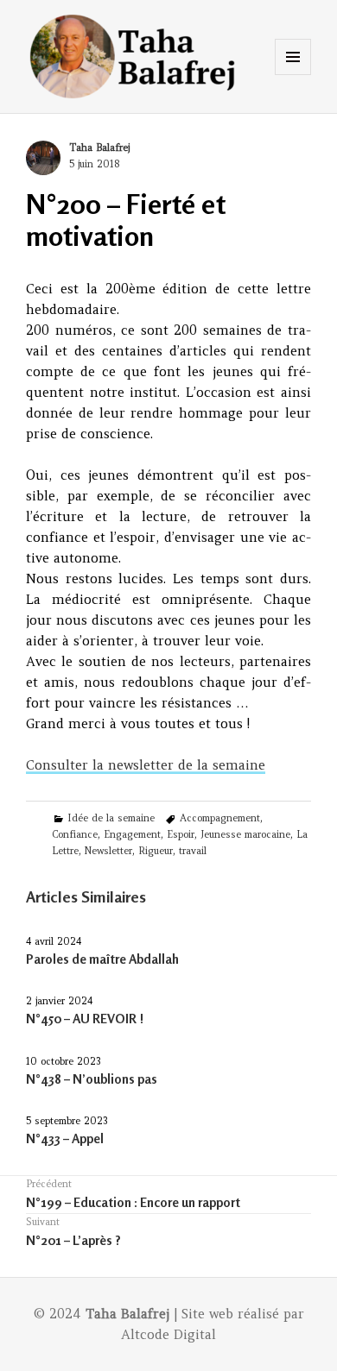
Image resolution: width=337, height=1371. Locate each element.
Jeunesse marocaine (245, 834)
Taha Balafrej (99, 148)
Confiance (75, 834)
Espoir (180, 834)
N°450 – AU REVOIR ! (84, 1018)
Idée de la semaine (111, 818)
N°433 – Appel (65, 1138)
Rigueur (155, 851)
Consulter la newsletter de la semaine (145, 765)
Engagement (132, 834)
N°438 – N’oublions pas (91, 1079)
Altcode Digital (168, 1334)
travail (193, 851)
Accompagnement (220, 818)
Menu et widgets (293, 74)
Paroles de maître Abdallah (102, 959)
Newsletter (108, 851)
